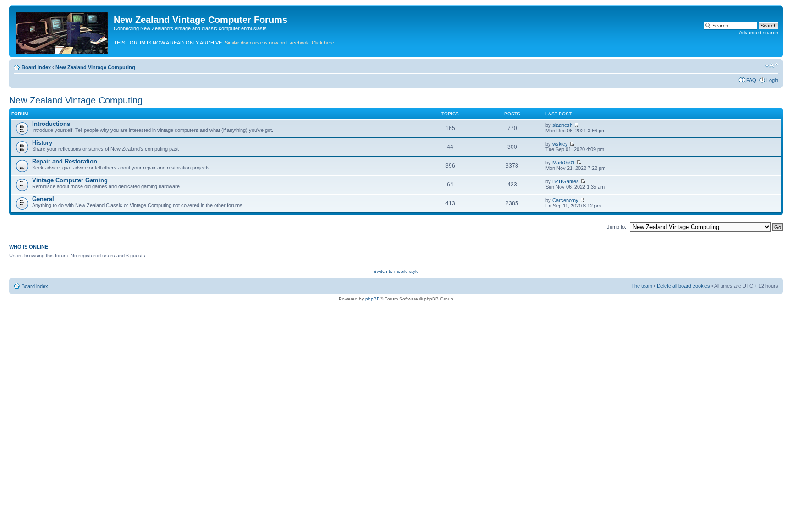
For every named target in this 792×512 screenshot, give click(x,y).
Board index (36, 67)
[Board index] (62, 31)
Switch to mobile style (396, 271)
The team (641, 286)
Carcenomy (565, 200)
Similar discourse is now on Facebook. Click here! (280, 42)
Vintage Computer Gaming (70, 180)
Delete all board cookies (683, 286)
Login (772, 80)
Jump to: (616, 226)
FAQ (751, 80)
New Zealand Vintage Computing (95, 67)
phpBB (372, 298)
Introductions (51, 123)
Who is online (28, 247)
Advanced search (758, 32)
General (43, 199)
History (42, 142)
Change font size (771, 65)
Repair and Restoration (64, 161)
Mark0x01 (563, 162)
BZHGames (565, 181)
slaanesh (562, 125)
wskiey (560, 144)
